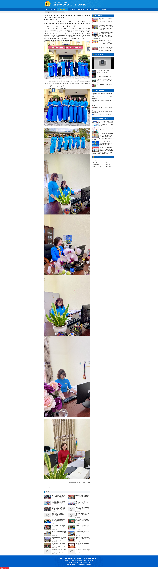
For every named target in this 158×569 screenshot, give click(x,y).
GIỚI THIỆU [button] (52, 9)
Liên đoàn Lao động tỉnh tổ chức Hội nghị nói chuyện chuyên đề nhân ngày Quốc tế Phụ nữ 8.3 (59, 502)
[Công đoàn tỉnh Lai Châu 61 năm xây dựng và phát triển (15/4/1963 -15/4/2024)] (47, 521)
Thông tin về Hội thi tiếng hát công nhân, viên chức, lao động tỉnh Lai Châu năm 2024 (59, 514)
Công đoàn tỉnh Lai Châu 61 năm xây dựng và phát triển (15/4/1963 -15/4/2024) (58, 520)
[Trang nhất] (47, 9)
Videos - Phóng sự (100, 54)
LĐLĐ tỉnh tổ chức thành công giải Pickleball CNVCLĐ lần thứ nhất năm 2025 (105, 81)
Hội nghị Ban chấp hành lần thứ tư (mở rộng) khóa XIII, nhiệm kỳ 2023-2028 (82, 514)
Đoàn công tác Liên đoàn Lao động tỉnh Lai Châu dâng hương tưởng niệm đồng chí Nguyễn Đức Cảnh (59, 508)
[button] (102, 62)
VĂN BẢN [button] (89, 9)
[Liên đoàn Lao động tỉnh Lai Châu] (47, 4)
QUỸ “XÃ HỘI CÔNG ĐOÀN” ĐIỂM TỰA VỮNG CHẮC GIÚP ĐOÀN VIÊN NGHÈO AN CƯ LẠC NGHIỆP (106, 49)
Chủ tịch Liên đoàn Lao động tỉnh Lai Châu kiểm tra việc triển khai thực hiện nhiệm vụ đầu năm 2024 (59, 527)
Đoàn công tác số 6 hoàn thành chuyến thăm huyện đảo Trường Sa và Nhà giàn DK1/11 (82, 520)
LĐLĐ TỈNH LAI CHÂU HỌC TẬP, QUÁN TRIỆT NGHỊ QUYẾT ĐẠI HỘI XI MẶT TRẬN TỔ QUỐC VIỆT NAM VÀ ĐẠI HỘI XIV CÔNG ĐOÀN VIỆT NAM (103, 136)
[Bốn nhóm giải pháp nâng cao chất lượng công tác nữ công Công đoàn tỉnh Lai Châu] (47, 533)
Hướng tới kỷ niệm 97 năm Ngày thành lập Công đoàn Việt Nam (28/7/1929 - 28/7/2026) (106, 143)
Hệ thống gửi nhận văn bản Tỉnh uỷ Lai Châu (102, 114)
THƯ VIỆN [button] (96, 9)
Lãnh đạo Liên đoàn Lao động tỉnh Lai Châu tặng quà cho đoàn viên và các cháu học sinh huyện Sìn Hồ (59, 539)
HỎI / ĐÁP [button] (104, 9)
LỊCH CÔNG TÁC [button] (81, 9)
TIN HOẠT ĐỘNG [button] (62, 9)
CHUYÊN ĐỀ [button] (71, 9)
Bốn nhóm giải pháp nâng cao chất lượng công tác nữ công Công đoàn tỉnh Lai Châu (59, 533)
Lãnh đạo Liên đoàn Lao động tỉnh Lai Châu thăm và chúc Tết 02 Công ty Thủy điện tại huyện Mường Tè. (59, 551)
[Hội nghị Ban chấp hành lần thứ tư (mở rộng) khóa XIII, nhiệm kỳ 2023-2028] (71, 515)
